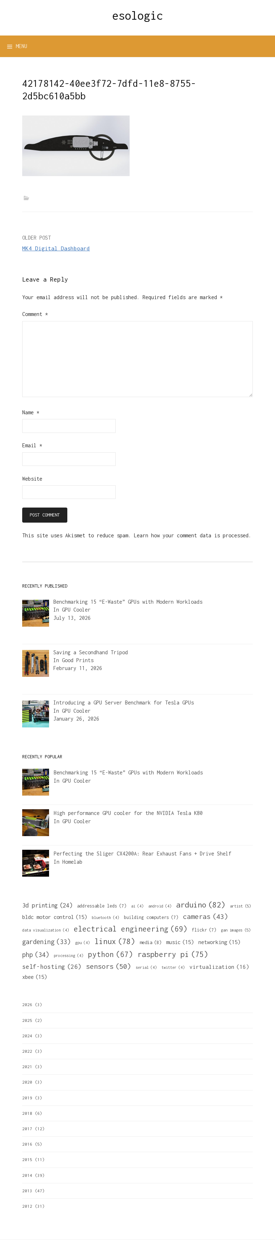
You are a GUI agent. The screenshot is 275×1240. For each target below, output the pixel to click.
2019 (27, 1097)
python (110, 954)
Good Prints (77, 660)
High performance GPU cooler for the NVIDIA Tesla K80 (128, 813)
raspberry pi (173, 954)
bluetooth (105, 917)
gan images (236, 930)
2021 (27, 1066)
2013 (27, 1190)
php (35, 954)
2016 (27, 1144)
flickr (204, 930)
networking (219, 942)
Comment (35, 314)
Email (32, 445)
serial (146, 967)
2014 (27, 1175)
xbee (34, 976)
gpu (82, 942)
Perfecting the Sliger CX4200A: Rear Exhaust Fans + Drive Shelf (142, 853)
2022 (27, 1051)
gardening (46, 942)
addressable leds (101, 906)
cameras (205, 916)
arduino (200, 904)
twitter (173, 967)
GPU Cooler (76, 610)
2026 (27, 1004)
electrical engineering (130, 928)
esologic (137, 15)
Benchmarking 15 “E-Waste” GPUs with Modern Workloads (128, 772)
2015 (27, 1159)
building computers (151, 917)
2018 (27, 1113)
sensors (108, 966)
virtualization (219, 966)
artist (240, 906)
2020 (27, 1082)
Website (32, 479)
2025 (27, 1020)
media (150, 942)
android (160, 906)
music (180, 942)
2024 (27, 1035)
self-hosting (51, 966)
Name (30, 412)
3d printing (47, 905)
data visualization (45, 930)
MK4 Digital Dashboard (56, 248)
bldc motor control (54, 917)
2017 (27, 1128)
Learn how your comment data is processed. (192, 535)
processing (68, 955)
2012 (27, 1206)
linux (115, 941)
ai (137, 906)
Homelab (72, 862)
